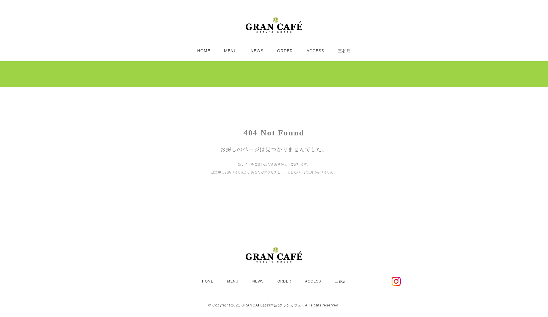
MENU (230, 50)
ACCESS (315, 50)
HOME (203, 50)
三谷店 (344, 50)
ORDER (285, 50)
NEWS (257, 50)
